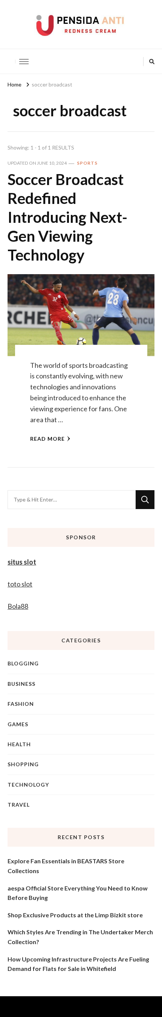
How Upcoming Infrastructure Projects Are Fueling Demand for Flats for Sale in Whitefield (78, 963)
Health (19, 744)
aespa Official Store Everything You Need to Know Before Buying (78, 892)
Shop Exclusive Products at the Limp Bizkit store (75, 914)
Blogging (23, 663)
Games (18, 724)
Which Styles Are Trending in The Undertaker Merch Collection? (80, 936)
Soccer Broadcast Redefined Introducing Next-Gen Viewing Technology (67, 217)
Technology (28, 784)
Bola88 (18, 606)
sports (87, 163)
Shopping (23, 764)
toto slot (20, 584)
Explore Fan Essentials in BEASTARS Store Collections (66, 865)
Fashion (21, 704)
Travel (19, 804)
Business (21, 684)
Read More (47, 438)
